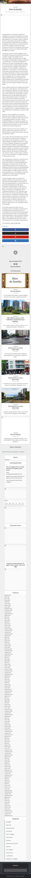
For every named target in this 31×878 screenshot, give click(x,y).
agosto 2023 (8, 655)
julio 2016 (7, 798)
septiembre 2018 (9, 755)
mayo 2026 (7, 600)
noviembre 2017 (8, 771)
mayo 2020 (7, 721)
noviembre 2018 (8, 751)
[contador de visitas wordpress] (14, 504)
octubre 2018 (8, 753)
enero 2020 (7, 728)
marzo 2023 (7, 664)
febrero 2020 (8, 726)
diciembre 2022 (8, 669)
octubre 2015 (8, 814)
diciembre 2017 (8, 770)
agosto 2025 (8, 615)
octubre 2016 (8, 793)
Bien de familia (15, 291)
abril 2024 (7, 642)
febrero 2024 (8, 645)
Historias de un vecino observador (15, 348)
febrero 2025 (8, 625)
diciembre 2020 (8, 709)
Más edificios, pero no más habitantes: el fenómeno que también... (15, 319)
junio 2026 (7, 598)
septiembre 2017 (9, 775)
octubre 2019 (8, 733)
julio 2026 (7, 597)
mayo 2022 (7, 681)
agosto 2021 (8, 696)
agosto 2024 (8, 635)
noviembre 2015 (8, 812)
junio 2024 (7, 639)
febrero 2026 (8, 605)
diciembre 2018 (8, 750)
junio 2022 (7, 679)
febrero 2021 (8, 706)
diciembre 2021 (8, 689)
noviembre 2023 (8, 650)
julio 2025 (7, 617)
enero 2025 (7, 627)
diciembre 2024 (8, 629)
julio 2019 (7, 738)
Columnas (15, 7)
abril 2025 (7, 622)
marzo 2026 (7, 603)
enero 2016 (7, 808)
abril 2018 (7, 763)
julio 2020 (7, 718)
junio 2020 (7, 719)
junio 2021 (7, 699)
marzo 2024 (7, 644)
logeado (10, 451)
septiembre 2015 (9, 815)
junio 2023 (7, 659)
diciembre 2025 (8, 608)
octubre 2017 (8, 773)
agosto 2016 (8, 797)
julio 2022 (7, 677)
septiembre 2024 (9, 634)
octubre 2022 (8, 672)
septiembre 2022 (9, 674)
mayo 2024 (7, 640)
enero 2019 (7, 748)
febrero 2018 (8, 766)
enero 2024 (7, 647)
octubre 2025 (8, 612)
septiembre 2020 (9, 714)
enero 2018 (7, 768)
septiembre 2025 (9, 613)
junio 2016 (7, 800)
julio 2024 (7, 637)
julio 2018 (7, 758)
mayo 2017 (7, 782)
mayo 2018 (7, 761)
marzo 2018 (7, 765)
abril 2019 (7, 743)
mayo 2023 (7, 660)
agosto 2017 (8, 777)
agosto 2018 (8, 756)
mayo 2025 (7, 620)
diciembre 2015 (8, 810)
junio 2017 (7, 780)
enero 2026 (7, 607)
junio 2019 (7, 740)
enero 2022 (7, 687)
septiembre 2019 (9, 734)
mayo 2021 (7, 701)
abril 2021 (7, 702)
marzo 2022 (7, 684)
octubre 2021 (8, 692)
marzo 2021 (7, 704)
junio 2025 (7, 618)
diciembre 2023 (8, 649)
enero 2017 (7, 788)
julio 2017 (7, 778)
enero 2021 (7, 708)
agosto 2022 (8, 676)
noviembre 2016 (8, 792)
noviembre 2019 (8, 731)
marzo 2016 (7, 805)
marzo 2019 (7, 745)
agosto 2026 (8, 595)
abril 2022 (7, 682)
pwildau (17, 11)
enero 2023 (7, 667)
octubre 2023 (8, 652)
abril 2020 (7, 723)
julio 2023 (7, 657)
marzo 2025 (7, 623)
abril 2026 (7, 602)
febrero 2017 (8, 787)
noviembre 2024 (8, 630)
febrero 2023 (8, 666)
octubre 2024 (8, 632)
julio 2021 (7, 698)
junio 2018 (7, 760)
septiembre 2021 (9, 694)
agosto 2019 (8, 736)
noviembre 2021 (8, 691)
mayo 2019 (7, 741)
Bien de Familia (15, 434)
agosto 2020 (8, 716)
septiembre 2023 (9, 654)
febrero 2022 (8, 686)
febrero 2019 (8, 746)
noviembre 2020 (8, 711)
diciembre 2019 (8, 729)
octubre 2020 (8, 713)
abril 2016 (7, 803)
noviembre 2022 (8, 671)
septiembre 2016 (9, 795)
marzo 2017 (7, 785)
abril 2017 (7, 783)
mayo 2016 (7, 802)
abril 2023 (7, 662)
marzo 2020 (7, 724)
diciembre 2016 (8, 790)
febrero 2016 (8, 807)
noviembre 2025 (8, 610)
